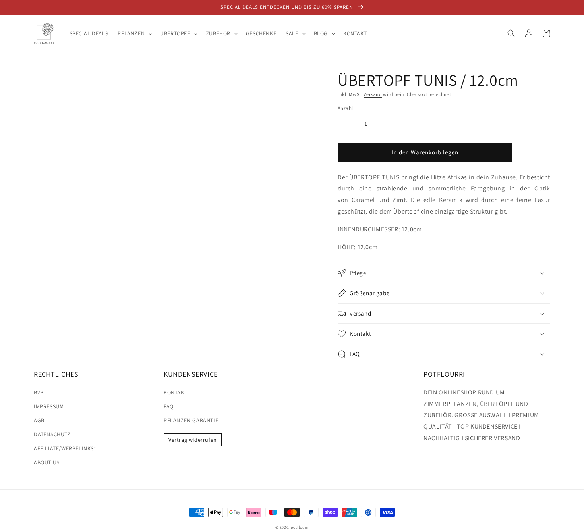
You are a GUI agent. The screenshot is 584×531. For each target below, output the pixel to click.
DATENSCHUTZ (52, 434)
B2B (39, 392)
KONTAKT (175, 392)
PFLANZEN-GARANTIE (191, 420)
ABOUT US (47, 462)
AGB (39, 420)
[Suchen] (511, 33)
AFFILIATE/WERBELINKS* (65, 448)
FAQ (169, 406)
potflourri (300, 527)
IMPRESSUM (49, 406)
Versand (373, 94)
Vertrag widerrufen (192, 439)
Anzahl (345, 108)
